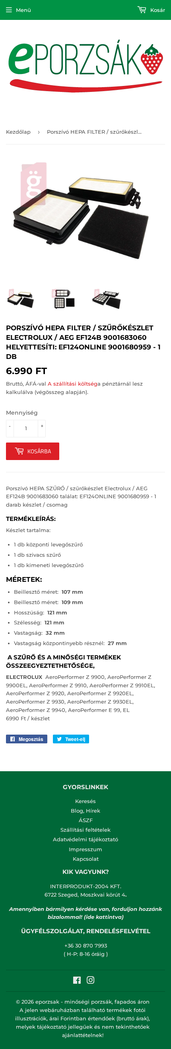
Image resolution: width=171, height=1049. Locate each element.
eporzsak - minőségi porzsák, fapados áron (92, 1001)
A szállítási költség (72, 383)
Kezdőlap (18, 132)
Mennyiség (22, 412)
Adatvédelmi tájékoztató (85, 839)
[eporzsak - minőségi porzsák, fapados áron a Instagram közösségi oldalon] (91, 981)
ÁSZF (86, 820)
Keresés (85, 801)
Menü (23, 10)
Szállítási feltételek (85, 830)
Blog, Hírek (85, 810)
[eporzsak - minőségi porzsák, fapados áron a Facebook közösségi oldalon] (77, 981)
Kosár (157, 10)
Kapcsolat (86, 859)
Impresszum (85, 849)
